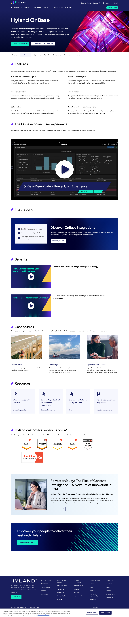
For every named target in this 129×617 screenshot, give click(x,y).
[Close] (126, 612)
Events (108, 587)
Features (14, 55)
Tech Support (110, 598)
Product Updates (62, 596)
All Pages (59, 599)
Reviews (77, 55)
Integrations (37, 55)
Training (108, 591)
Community (109, 584)
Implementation (78, 586)
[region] (64, 613)
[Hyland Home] (18, 3)
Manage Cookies (91, 612)
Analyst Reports (45, 587)
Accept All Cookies (105, 612)
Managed (76, 589)
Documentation (110, 594)
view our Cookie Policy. (44, 615)
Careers (92, 584)
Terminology (61, 589)
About (91, 587)
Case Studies (44, 584)
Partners (92, 591)
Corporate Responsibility (94, 595)
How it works (25, 55)
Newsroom (93, 599)
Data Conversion (78, 596)
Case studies (57, 55)
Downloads (60, 593)
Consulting (77, 593)
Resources (67, 55)
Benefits (46, 55)
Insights (43, 591)
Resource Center (62, 586)
